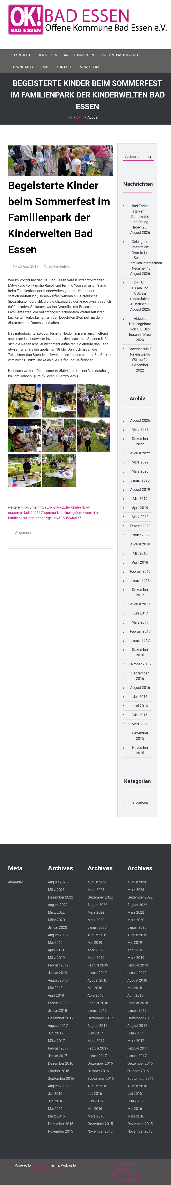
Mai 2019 (140, 499)
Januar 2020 (140, 480)
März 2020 (140, 471)
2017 (80, 117)
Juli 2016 (140, 697)
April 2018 (140, 562)
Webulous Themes (46, 1170)
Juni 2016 (140, 706)
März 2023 (140, 429)
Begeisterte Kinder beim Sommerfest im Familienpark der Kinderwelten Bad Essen (59, 217)
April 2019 (140, 508)
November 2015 (60, 1131)
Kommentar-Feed (125, 1175)
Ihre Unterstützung (119, 55)
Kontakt (64, 67)
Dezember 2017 (60, 1018)
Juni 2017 (140, 613)
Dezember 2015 (60, 1124)
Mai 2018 (140, 553)
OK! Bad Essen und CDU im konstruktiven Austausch (140, 293)
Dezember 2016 (60, 1063)
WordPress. (40, 1165)
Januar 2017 (140, 640)
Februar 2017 (140, 631)
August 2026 (140, 420)
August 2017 (140, 604)
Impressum (88, 67)
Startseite (21, 55)
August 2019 (140, 489)
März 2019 (140, 517)
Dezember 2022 (60, 897)
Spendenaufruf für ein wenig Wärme (140, 354)
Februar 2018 (140, 571)
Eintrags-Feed (125, 1169)
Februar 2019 (140, 526)
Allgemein (23, 533)
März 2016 (140, 724)
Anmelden (16, 882)
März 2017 (140, 622)
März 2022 (140, 462)
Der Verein (47, 55)
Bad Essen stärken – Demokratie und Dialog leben (140, 216)
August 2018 (140, 544)
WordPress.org (125, 1180)
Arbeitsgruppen (79, 55)
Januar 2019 (140, 535)
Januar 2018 (140, 581)
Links (45, 67)
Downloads (22, 67)
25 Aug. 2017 (28, 266)
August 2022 (140, 453)
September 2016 (61, 1078)
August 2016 (140, 688)
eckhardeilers (59, 266)
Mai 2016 (140, 715)
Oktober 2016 (140, 664)
